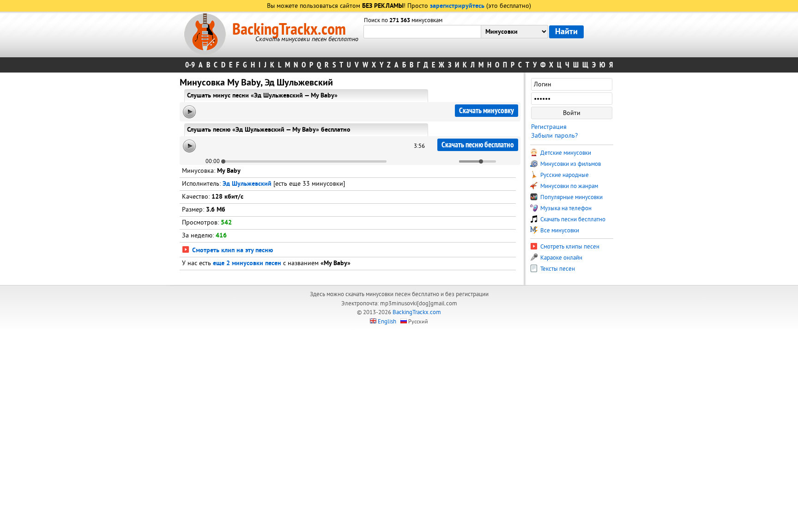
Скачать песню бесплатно (477, 144)
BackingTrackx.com (289, 29)
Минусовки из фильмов (570, 164)
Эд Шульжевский (247, 184)
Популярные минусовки (571, 197)
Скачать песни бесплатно (572, 219)
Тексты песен (557, 269)
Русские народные (564, 175)
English (387, 321)
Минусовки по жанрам (568, 186)
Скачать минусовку (486, 110)
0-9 (190, 65)
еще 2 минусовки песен (247, 263)
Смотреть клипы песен (569, 246)
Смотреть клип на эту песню (231, 251)
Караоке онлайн (560, 258)
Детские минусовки (565, 153)
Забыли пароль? (554, 135)
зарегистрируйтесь (457, 6)
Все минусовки (559, 230)
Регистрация (549, 126)
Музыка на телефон (565, 208)
